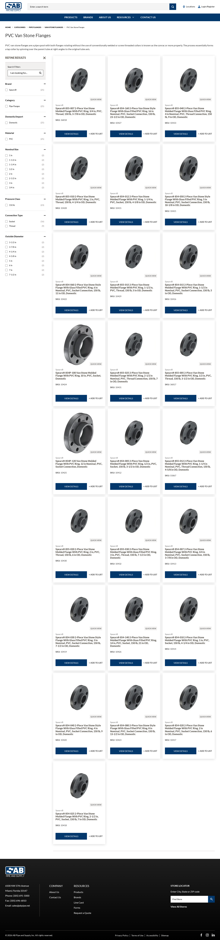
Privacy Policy (121, 935)
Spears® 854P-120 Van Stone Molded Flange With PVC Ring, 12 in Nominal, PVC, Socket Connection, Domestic (79, 463)
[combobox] (98, 6)
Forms (77, 907)
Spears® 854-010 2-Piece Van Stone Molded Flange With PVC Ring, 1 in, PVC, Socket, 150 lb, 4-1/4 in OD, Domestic (187, 640)
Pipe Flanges (35, 27)
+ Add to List (96, 133)
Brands (88, 17)
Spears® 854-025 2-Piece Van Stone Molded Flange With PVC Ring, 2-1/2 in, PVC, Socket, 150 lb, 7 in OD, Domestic (77, 816)
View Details (71, 134)
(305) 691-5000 (21, 895)
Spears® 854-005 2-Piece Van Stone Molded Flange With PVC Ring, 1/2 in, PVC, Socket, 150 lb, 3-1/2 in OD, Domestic (133, 463)
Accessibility (152, 935)
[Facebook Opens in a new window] (201, 935)
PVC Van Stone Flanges (75, 27)
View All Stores (179, 906)
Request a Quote (82, 912)
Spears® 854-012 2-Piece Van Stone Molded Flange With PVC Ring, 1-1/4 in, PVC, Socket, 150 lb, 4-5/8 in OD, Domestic (133, 199)
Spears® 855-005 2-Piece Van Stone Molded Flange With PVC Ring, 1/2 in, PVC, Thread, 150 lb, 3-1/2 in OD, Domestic (188, 375)
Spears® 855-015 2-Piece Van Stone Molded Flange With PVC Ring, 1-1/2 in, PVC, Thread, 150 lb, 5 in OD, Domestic (131, 287)
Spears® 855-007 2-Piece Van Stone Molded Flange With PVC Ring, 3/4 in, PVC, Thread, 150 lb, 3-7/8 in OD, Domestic (79, 111)
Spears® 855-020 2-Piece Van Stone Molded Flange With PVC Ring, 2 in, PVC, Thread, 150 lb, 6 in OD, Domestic (78, 552)
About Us (105, 17)
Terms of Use (137, 935)
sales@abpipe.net (21, 905)
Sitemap (165, 935)
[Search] (172, 6)
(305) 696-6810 (18, 900)
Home (8, 27)
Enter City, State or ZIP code (185, 891)
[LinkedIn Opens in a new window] (213, 935)
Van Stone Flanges (54, 27)
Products (70, 17)
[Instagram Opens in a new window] (207, 935)
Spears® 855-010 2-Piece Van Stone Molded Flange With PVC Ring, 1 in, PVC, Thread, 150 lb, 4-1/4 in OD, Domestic (78, 199)
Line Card (79, 902)
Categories (19, 27)
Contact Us (148, 17)
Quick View (96, 99)
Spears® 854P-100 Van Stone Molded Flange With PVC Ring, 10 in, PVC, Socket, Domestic (78, 375)
